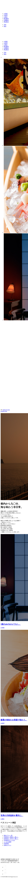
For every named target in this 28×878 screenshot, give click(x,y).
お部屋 (5, 13)
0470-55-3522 (6, 409)
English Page (4, 411)
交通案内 (6, 20)
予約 (5, 24)
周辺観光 (6, 21)
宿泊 (5, 26)
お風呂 (5, 17)
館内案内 (6, 18)
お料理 (5, 15)
